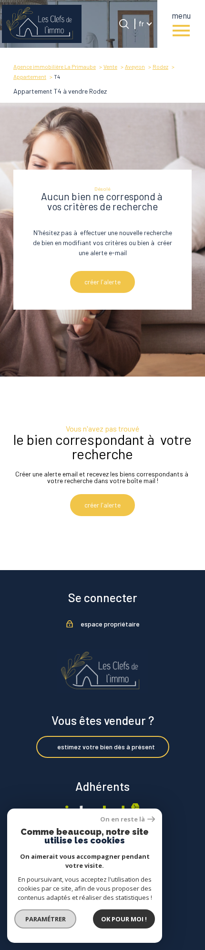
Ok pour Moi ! (124, 919)
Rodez (160, 66)
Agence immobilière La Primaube (54, 66)
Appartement (29, 76)
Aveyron (135, 66)
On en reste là (122, 819)
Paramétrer (45, 919)
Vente (110, 66)
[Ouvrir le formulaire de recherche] (124, 24)
